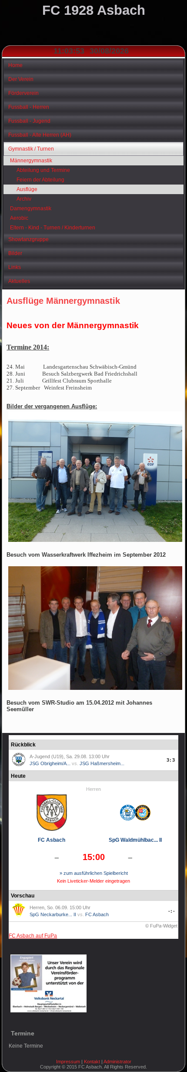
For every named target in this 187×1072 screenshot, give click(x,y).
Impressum (68, 1061)
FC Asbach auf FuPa (33, 936)
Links (14, 267)
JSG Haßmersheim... (102, 763)
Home (15, 65)
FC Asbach (51, 840)
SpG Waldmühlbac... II (135, 840)
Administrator (117, 1061)
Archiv (24, 199)
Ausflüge (27, 189)
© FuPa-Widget (161, 925)
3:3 (171, 760)
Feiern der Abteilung (40, 180)
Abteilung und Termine (43, 170)
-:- (171, 911)
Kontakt (92, 1061)
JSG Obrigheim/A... (50, 763)
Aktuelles (19, 281)
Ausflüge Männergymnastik (63, 301)
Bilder (15, 253)
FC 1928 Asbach (93, 10)
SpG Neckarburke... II (53, 914)
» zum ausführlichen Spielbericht (94, 873)
